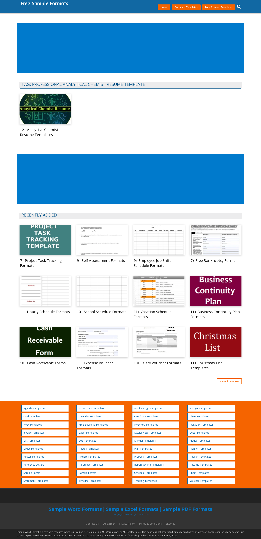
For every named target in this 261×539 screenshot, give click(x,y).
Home (164, 7)
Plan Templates (143, 448)
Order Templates (33, 448)
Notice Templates (200, 440)
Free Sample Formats (44, 3)
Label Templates (88, 432)
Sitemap (170, 523)
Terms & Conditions (150, 523)
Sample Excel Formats (132, 509)
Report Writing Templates (149, 464)
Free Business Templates (218, 7)
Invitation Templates (201, 424)
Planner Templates (200, 448)
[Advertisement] (123, 48)
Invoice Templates (34, 432)
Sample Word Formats (75, 509)
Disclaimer (109, 523)
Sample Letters (87, 472)
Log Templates (87, 440)
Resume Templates (201, 464)
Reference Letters (33, 464)
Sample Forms (31, 472)
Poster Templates (33, 456)
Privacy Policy (127, 523)
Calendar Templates (90, 416)
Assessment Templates (92, 408)
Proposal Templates (145, 456)
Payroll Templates (89, 448)
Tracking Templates (145, 480)
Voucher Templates (201, 480)
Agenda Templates (34, 408)
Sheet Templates (199, 472)
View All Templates (229, 381)
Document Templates (186, 7)
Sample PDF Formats (187, 509)
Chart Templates (199, 416)
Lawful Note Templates (147, 432)
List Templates (31, 440)
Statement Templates (35, 480)
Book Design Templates (148, 408)
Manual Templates (145, 440)
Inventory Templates (146, 424)
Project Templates (89, 456)
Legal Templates (199, 432)
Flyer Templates (32, 424)
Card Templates (32, 416)
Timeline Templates (90, 480)
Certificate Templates (146, 416)
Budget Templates (200, 408)
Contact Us (92, 523)
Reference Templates (91, 464)
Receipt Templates (200, 456)
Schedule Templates (145, 472)
